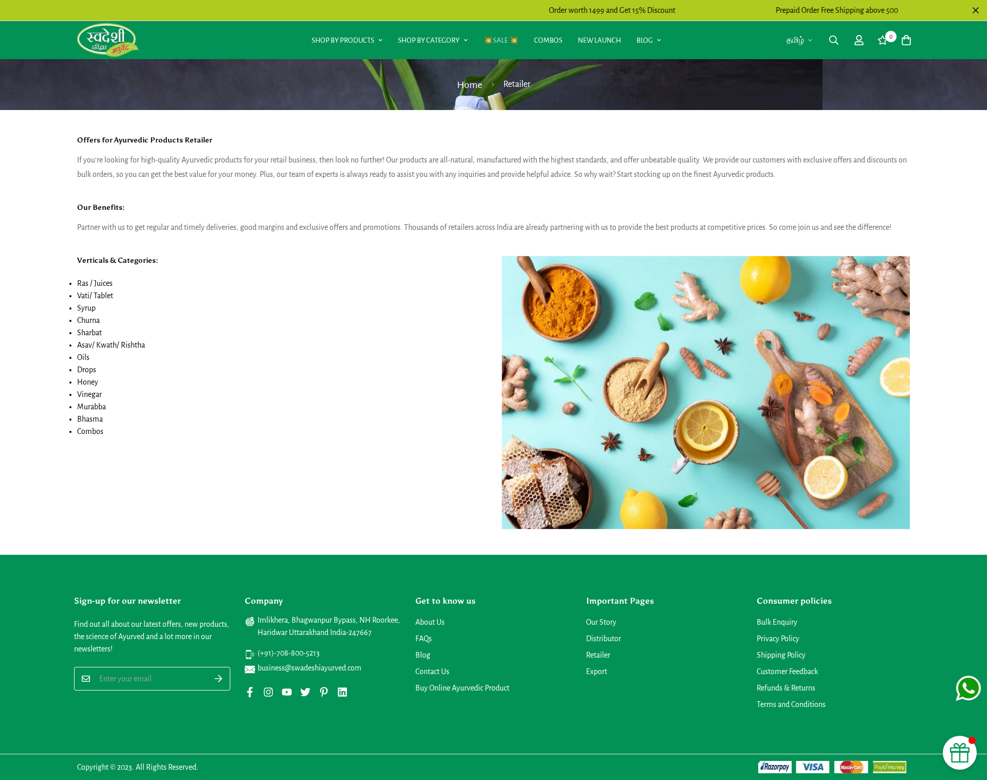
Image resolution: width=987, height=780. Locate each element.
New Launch (599, 40)
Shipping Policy (781, 655)
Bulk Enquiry (777, 622)
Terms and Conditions (791, 704)
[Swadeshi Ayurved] (108, 40)
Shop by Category (429, 40)
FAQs (423, 638)
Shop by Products (343, 40)
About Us (430, 622)
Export (596, 671)
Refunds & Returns (786, 688)
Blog (644, 40)
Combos (548, 40)
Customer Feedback (787, 671)
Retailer (598, 655)
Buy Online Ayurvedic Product (462, 688)
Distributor (603, 638)
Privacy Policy (778, 638)
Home (469, 85)
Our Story (601, 622)
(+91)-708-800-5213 (289, 653)
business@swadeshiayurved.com (309, 668)
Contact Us (432, 671)
